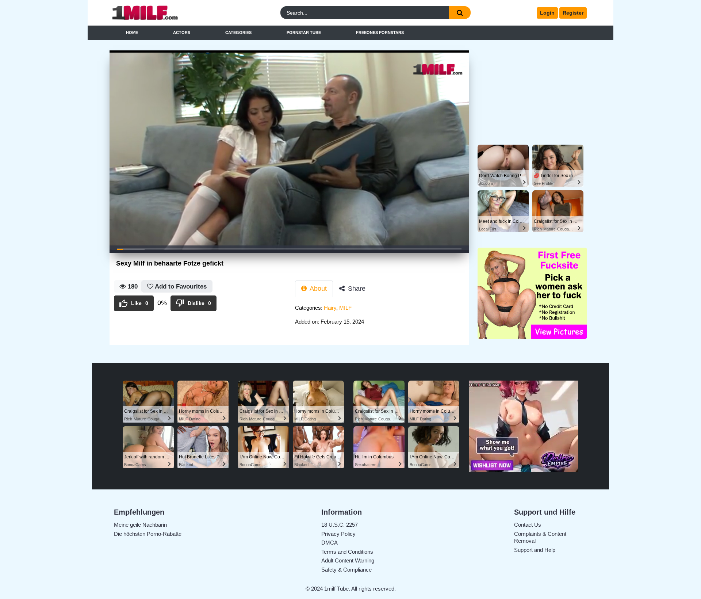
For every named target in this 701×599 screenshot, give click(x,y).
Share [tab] (355, 288)
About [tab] (317, 288)
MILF (345, 308)
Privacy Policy (338, 534)
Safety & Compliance (346, 569)
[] (460, 12)
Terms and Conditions (347, 552)
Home (132, 32)
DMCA (329, 542)
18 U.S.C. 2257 (339, 525)
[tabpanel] (382, 316)
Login (547, 13)
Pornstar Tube (304, 32)
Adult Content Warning (347, 560)
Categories (238, 32)
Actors (181, 32)
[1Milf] (169, 13)
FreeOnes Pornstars (380, 32)
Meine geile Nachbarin (140, 525)
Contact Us (527, 525)
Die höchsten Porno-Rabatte (147, 534)
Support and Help (534, 550)
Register (573, 13)
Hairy (330, 308)
